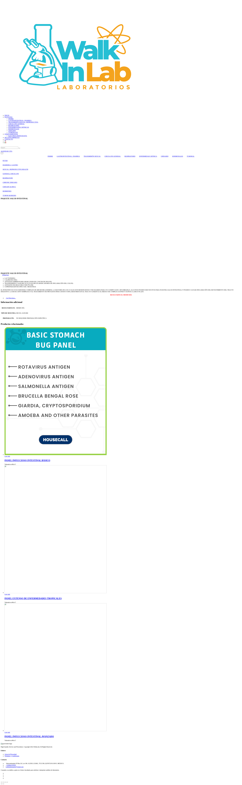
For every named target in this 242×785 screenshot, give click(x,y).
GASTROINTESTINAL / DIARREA (19, 120)
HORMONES (7, 191)
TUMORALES (13, 132)
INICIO (7, 115)
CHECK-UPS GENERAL (16, 124)
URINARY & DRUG (9, 187)
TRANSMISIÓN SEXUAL (92, 156)
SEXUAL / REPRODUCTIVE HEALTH (15, 169)
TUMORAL (190, 156)
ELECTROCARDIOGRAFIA (17, 136)
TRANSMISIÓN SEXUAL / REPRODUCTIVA (23, 122)
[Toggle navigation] (2, 153)
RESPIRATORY (8, 178)
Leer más (7, 456)
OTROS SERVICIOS (11, 134)
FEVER (5, 160)
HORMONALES (13, 129)
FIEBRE (11, 119)
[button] (5, 275)
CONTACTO (9, 139)
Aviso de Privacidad (11, 754)
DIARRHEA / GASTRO (10, 165)
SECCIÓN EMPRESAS (12, 137)
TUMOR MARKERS (9, 195)
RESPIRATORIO (13, 125)
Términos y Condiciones (12, 756)
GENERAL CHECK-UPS (11, 174)
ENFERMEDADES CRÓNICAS (18, 127)
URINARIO (12, 130)
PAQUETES (8, 117)
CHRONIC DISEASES (10, 182)
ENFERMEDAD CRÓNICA (148, 156)
